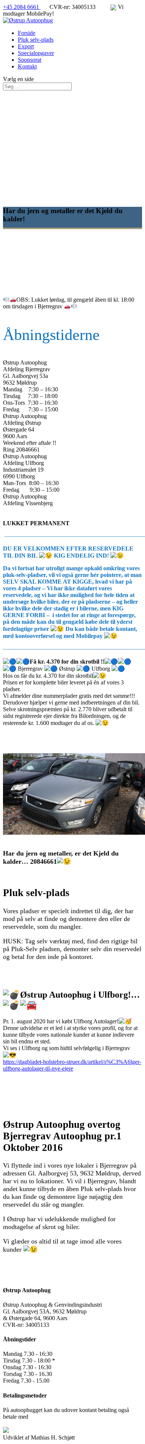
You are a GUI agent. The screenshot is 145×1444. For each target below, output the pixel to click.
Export (26, 46)
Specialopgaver (36, 53)
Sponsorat (29, 60)
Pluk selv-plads (36, 39)
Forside (26, 33)
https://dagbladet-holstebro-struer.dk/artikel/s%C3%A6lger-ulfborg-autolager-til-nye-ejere (72, 1065)
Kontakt (27, 66)
